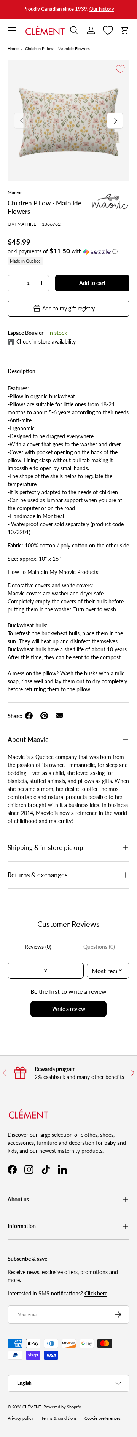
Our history (101, 9)
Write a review (68, 1009)
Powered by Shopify (62, 1407)
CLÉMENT (31, 1407)
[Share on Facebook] (29, 715)
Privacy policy (20, 1418)
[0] (108, 30)
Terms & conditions (59, 1418)
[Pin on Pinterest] (44, 715)
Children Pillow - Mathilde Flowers (57, 49)
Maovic (15, 192)
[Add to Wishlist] (120, 69)
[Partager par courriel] (59, 715)
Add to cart (92, 283)
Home (13, 49)
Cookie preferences (102, 1418)
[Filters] (46, 971)
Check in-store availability (46, 341)
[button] (124, 30)
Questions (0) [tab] (99, 947)
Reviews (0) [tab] (38, 947)
